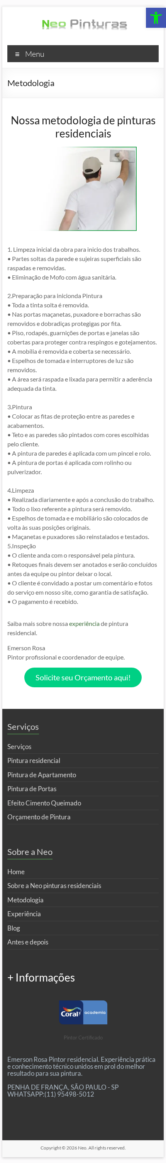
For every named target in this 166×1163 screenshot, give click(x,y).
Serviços (19, 747)
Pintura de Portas (31, 789)
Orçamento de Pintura (39, 817)
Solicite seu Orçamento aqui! (83, 677)
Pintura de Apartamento (41, 775)
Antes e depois (27, 942)
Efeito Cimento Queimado (44, 803)
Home (16, 872)
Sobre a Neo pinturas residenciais (54, 886)
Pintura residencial (33, 760)
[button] (156, 18)
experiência (84, 623)
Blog (13, 928)
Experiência (24, 914)
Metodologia (25, 900)
